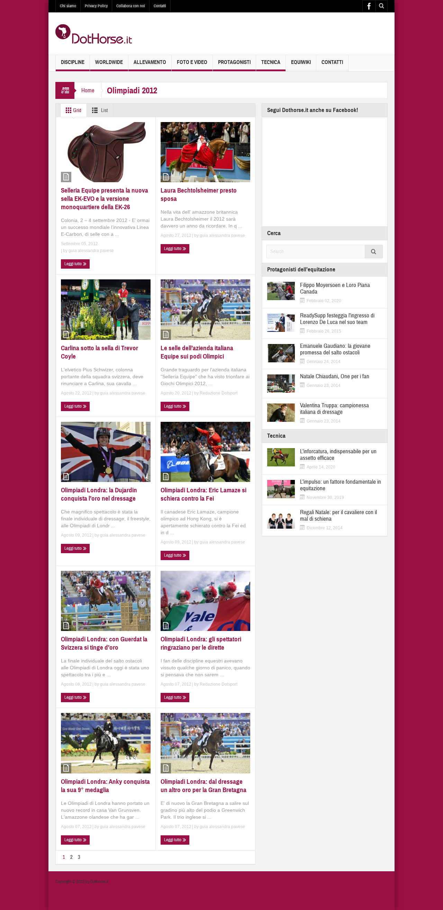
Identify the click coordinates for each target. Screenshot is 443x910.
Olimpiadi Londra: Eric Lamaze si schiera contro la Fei (203, 494)
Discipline (72, 62)
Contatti (160, 5)
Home (87, 90)
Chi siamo (68, 5)
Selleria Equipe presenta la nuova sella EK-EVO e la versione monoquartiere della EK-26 (104, 198)
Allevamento (150, 62)
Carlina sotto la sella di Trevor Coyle (99, 352)
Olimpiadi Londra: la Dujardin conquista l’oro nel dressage (99, 494)
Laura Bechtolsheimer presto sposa (199, 194)
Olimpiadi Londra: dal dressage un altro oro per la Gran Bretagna (203, 786)
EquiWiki (301, 62)
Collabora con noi (130, 5)
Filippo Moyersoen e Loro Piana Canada (335, 288)
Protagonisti (234, 62)
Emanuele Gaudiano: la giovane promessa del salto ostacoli (335, 349)
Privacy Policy (96, 5)
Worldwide (109, 62)
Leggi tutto (73, 264)
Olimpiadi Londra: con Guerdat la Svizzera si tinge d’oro (104, 643)
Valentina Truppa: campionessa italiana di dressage (334, 408)
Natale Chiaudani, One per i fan (334, 376)
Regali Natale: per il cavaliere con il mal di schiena (338, 515)
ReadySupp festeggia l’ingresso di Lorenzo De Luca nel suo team (337, 318)
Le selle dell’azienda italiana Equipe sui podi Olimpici (197, 352)
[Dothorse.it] (93, 33)
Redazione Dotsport (218, 393)
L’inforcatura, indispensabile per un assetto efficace (338, 454)
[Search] (374, 251)
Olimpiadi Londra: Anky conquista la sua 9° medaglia (105, 786)
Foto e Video (192, 62)
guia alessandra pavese (91, 250)
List (104, 110)
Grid (76, 110)
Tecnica (270, 62)
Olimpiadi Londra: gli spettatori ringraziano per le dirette (201, 643)
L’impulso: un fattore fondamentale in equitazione (340, 485)
